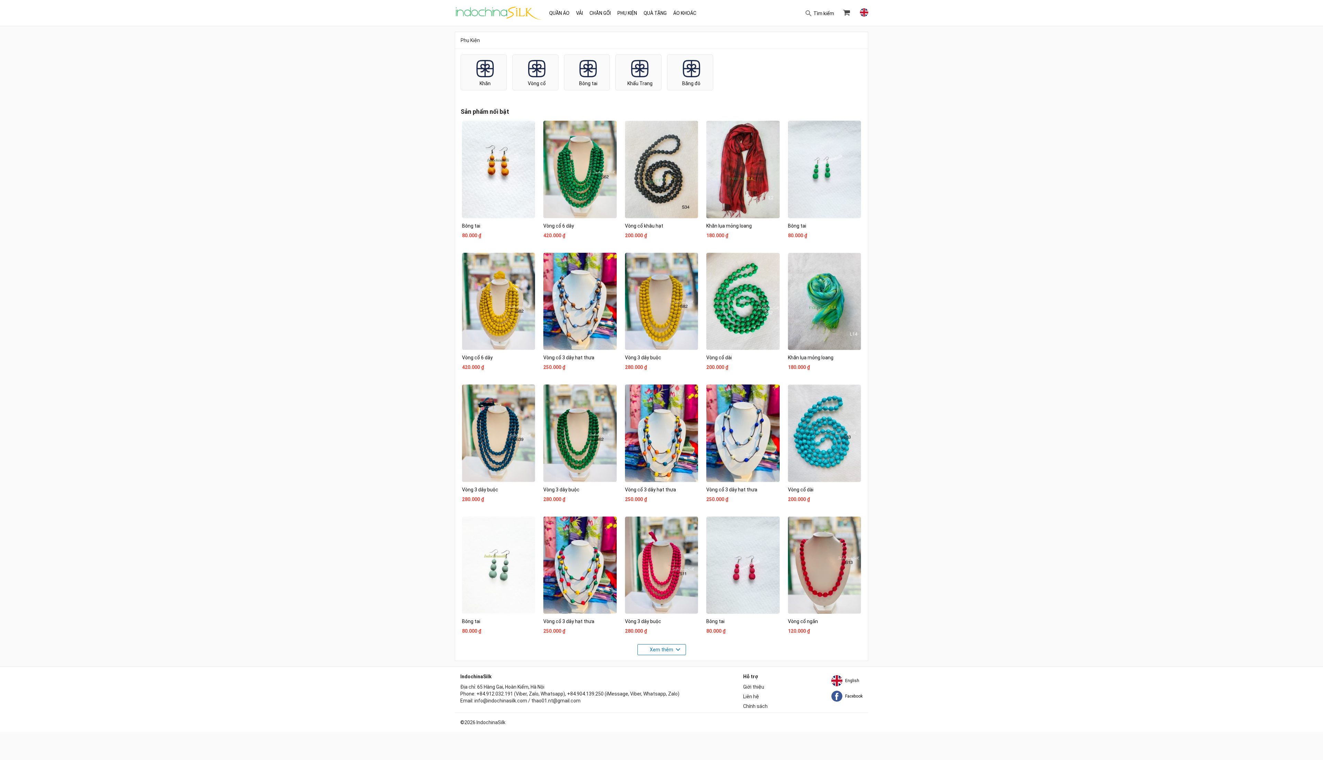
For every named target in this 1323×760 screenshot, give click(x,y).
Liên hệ (751, 696)
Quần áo (559, 13)
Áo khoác (684, 13)
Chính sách (755, 706)
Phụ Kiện (627, 13)
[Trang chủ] (499, 13)
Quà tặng (655, 13)
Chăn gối (600, 13)
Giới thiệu (753, 687)
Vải (579, 13)
